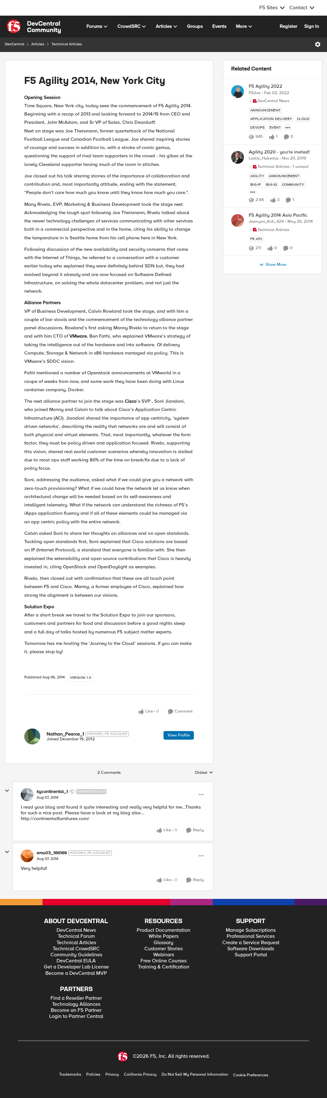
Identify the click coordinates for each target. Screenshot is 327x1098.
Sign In (311, 26)
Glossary (163, 943)
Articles (37, 44)
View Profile (179, 735)
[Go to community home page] (34, 26)
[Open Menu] (317, 44)
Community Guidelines (76, 955)
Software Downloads (250, 949)
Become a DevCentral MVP (76, 973)
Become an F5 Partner (76, 1010)
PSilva (255, 93)
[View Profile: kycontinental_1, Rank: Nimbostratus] (27, 794)
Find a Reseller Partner (76, 998)
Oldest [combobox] (204, 772)
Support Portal (251, 955)
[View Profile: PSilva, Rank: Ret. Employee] (237, 91)
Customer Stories (163, 949)
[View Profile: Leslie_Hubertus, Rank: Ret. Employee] (237, 157)
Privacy (112, 1074)
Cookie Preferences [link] (250, 1075)
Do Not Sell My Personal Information (195, 1074)
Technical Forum (76, 936)
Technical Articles (66, 44)
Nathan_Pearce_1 (65, 734)
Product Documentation (163, 930)
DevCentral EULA (76, 961)
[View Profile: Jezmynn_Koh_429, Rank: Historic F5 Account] (237, 220)
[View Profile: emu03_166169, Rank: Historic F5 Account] (27, 855)
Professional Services (251, 936)
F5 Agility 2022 (265, 86)
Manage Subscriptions (251, 930)
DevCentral (14, 44)
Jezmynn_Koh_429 (266, 221)
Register (288, 26)
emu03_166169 (52, 852)
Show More (276, 264)
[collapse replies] (7, 791)
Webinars (163, 955)
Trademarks (70, 1074)
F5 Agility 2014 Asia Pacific (278, 215)
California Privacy (140, 1074)
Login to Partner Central (76, 1016)
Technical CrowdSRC (76, 949)
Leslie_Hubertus (263, 158)
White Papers (163, 936)
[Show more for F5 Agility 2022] (288, 127)
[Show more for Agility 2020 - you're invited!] (252, 192)
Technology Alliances (76, 1004)
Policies (93, 1074)
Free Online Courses (163, 961)
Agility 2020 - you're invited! (279, 152)
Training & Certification (163, 967)
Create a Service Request (250, 943)
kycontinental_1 (52, 791)
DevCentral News (76, 930)
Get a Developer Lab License (76, 967)
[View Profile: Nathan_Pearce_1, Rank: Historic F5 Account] (32, 736)
